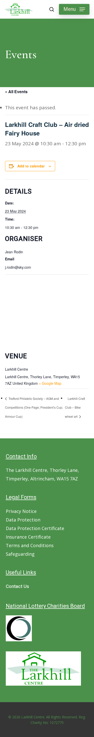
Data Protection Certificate (35, 528)
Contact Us (17, 586)
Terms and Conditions (30, 545)
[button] (74, 9)
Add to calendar (31, 165)
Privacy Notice (21, 511)
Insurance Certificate (28, 537)
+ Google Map (50, 383)
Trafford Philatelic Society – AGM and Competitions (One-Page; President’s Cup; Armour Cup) (34, 407)
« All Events (16, 91)
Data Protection (23, 520)
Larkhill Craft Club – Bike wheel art (75, 407)
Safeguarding (20, 554)
